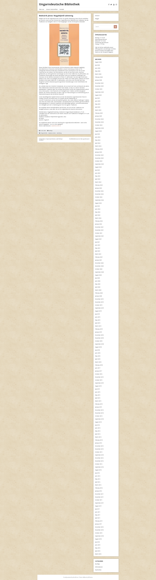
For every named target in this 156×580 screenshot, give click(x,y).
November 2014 (99, 413)
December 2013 (99, 446)
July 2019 (97, 314)
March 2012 (98, 485)
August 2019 (98, 311)
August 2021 (98, 239)
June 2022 (97, 209)
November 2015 (99, 377)
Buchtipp (50, 130)
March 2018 (98, 362)
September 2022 (99, 200)
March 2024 (98, 146)
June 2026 (97, 68)
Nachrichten (98, 570)
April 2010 (97, 551)
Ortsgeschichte (43, 133)
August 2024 (98, 131)
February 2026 (99, 77)
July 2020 (97, 278)
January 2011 (98, 524)
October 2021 (98, 233)
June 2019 (97, 317)
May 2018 (97, 356)
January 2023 (98, 188)
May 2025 (97, 104)
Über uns (41, 9)
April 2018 (97, 359)
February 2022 (99, 221)
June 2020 (97, 281)
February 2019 (99, 329)
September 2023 (99, 164)
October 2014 (98, 416)
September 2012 (99, 467)
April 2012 (97, 482)
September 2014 (99, 419)
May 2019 (97, 320)
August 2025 (98, 95)
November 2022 (99, 194)
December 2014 (99, 410)
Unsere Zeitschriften (52, 9)
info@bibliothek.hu (56, 126)
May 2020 (97, 284)
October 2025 (98, 89)
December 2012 (99, 458)
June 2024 (97, 137)
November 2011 (99, 497)
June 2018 (97, 353)
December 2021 (99, 227)
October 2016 (98, 374)
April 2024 (97, 143)
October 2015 (98, 380)
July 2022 (97, 206)
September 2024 (99, 128)
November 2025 (99, 86)
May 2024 (97, 140)
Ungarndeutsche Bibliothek (59, 4)
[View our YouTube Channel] (113, 4)
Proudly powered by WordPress (70, 577)
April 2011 (97, 518)
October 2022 (98, 197)
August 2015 (98, 386)
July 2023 (97, 170)
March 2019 (98, 326)
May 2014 (97, 431)
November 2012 (99, 461)
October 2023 (98, 161)
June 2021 (97, 245)
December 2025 (99, 83)
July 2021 (97, 242)
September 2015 (99, 383)
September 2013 (99, 455)
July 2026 (97, 65)
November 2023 (99, 158)
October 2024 (98, 125)
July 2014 (97, 425)
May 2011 (97, 515)
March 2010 (98, 554)
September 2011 (99, 503)
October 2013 (98, 452)
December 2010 (99, 527)
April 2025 (97, 107)
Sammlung (59, 133)
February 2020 (99, 293)
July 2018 (97, 350)
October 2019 (98, 305)
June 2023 (97, 173)
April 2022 (97, 215)
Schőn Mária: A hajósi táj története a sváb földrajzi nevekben (50, 139)
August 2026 (98, 62)
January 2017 (98, 371)
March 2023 (98, 182)
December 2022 (99, 191)
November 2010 (99, 530)
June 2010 (97, 545)
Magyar (97, 18)
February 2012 (99, 488)
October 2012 (98, 464)
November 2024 (99, 122)
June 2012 (97, 476)
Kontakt (62, 9)
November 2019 (99, 302)
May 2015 (97, 395)
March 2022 (98, 218)
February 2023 (99, 185)
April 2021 (97, 251)
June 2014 (97, 428)
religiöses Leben (52, 133)
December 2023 (99, 155)
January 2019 (98, 332)
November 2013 (99, 449)
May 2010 (97, 548)
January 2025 (98, 116)
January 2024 (98, 152)
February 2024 (99, 149)
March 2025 (98, 110)
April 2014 (97, 434)
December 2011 (99, 494)
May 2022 (97, 212)
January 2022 (98, 224)
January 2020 (98, 296)
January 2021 (98, 260)
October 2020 (98, 269)
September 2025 (99, 92)
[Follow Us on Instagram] (116, 4)
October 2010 (98, 533)
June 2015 (97, 392)
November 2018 (99, 338)
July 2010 (97, 542)
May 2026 (97, 71)
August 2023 (98, 167)
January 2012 (98, 491)
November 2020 (99, 266)
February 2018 (99, 365)
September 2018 (99, 344)
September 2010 (99, 536)
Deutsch (97, 15)
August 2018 (98, 347)
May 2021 (97, 248)
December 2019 (99, 299)
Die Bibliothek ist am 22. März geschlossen (79, 139)
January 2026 (98, 80)
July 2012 (97, 473)
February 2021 (99, 257)
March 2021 (98, 254)
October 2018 (98, 341)
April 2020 (97, 287)
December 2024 (99, 119)
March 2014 (98, 437)
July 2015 (97, 389)
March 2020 (98, 290)
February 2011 (99, 521)
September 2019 (99, 308)
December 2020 (99, 263)
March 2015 (98, 401)
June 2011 (97, 512)
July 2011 (97, 509)
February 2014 (99, 440)
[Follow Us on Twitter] (111, 4)
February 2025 (99, 113)
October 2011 (98, 500)
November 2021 (99, 230)
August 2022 (98, 203)
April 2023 (97, 179)
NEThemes (90, 577)
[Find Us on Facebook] (108, 4)
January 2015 (98, 407)
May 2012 (97, 479)
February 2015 (99, 404)
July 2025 (97, 98)
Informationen (99, 567)
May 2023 (97, 176)
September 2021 (99, 236)
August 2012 (98, 470)
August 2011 (98, 506)
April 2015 (97, 398)
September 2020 (99, 272)
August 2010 (98, 539)
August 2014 (98, 422)
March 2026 (98, 74)
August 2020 (98, 275)
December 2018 (99, 335)
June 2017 (97, 368)
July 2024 (97, 134)
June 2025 (97, 101)
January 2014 (98, 443)
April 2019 (97, 323)
